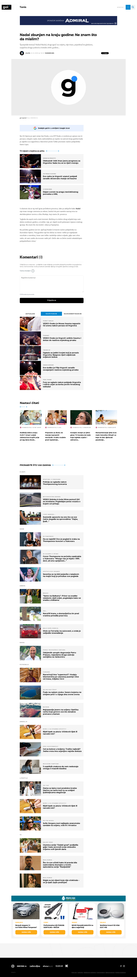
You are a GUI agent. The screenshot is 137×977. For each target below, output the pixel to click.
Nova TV (12, 967)
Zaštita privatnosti (110, 972)
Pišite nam (74, 972)
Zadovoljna (34, 967)
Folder (59, 967)
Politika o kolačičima (120, 972)
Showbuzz (48, 967)
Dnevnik (22, 967)
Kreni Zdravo (66, 967)
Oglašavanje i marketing (90, 972)
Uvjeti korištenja (100, 972)
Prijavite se (51, 300)
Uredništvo (80, 972)
